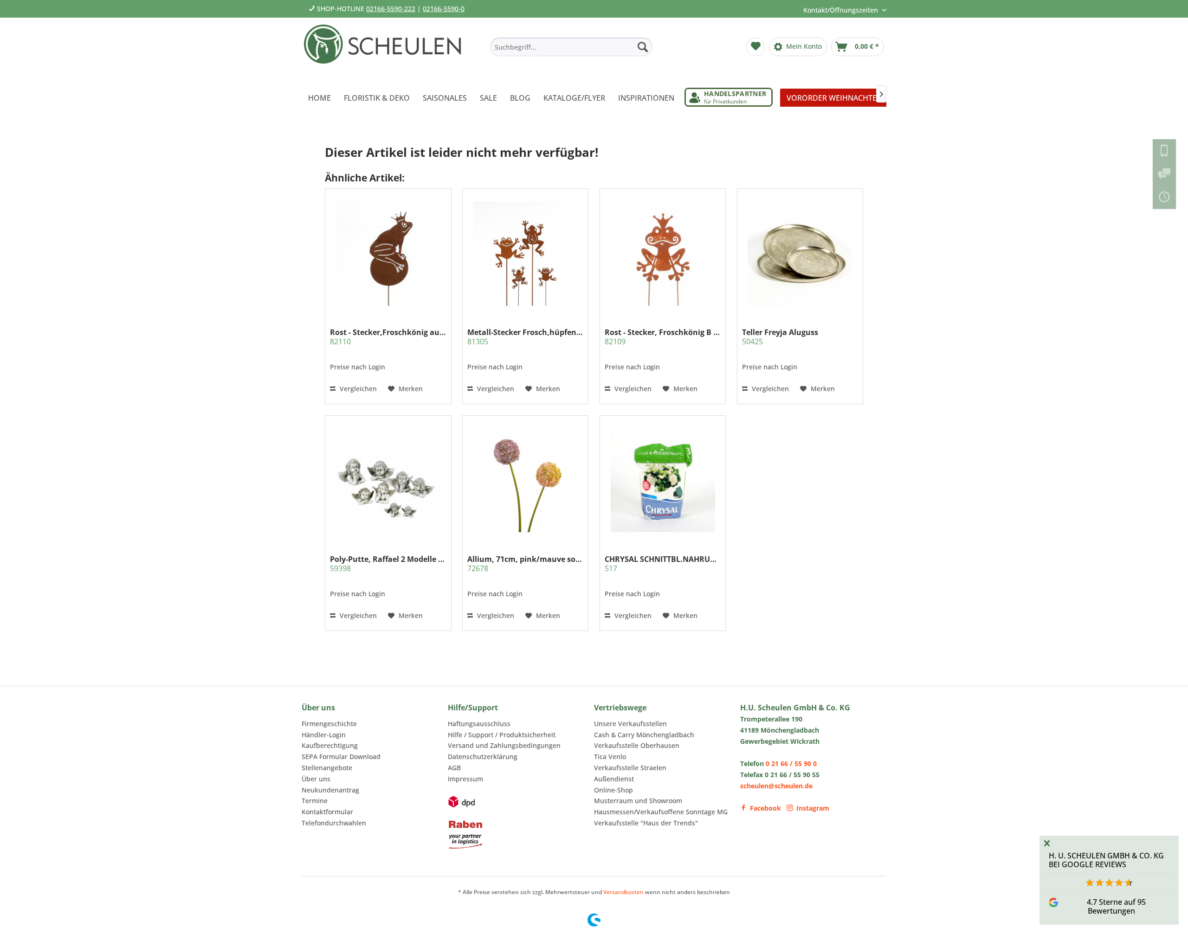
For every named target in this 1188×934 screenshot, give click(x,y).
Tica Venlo (610, 756)
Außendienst (614, 778)
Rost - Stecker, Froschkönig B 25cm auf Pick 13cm (663, 337)
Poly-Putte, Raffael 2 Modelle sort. (388, 563)
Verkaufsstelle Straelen (630, 767)
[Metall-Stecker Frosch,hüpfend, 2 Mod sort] (525, 253)
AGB (454, 767)
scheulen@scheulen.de (776, 785)
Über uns (316, 778)
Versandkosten (623, 892)
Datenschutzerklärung (482, 756)
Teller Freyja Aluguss (780, 337)
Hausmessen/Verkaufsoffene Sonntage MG (661, 811)
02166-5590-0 (444, 8)
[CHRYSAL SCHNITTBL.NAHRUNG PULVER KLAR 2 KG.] (663, 480)
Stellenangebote (327, 767)
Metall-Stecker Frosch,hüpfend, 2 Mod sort (525, 337)
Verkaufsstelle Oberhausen (636, 745)
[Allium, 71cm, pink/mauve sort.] (525, 480)
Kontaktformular (327, 811)
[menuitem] (571, 47)
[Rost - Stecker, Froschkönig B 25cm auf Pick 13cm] (663, 253)
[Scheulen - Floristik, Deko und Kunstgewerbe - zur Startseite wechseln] (386, 50)
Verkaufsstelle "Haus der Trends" (646, 822)
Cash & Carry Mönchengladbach (644, 734)
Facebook (765, 808)
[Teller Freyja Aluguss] (800, 253)
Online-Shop (613, 790)
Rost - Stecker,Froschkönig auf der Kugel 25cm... (388, 337)
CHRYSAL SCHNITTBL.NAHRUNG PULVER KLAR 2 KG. (663, 563)
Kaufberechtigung (330, 745)
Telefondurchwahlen (334, 822)
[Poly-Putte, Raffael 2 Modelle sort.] (388, 480)
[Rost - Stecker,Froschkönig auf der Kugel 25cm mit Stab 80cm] (388, 253)
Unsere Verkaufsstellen (630, 723)
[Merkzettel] (755, 47)
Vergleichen (357, 388)
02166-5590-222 (390, 8)
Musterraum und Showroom (638, 800)
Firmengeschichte (329, 723)
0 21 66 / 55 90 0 (791, 763)
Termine (315, 800)
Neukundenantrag (330, 790)
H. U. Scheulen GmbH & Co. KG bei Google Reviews (1106, 860)
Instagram (812, 808)
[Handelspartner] (728, 97)
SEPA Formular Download (341, 756)
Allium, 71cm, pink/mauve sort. (525, 563)
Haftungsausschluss (479, 723)
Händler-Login (324, 734)
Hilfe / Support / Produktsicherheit (501, 734)
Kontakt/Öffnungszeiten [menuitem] (841, 10)
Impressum (465, 778)
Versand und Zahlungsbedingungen (504, 745)
